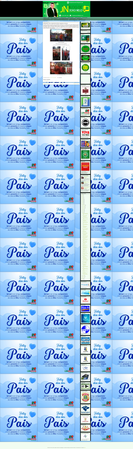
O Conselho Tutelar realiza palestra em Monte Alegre (84, 227)
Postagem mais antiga (76, 83)
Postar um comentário (46, 80)
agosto (83, 208)
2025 (82, 195)
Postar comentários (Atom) (62, 85)
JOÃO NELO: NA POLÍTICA (63, 17)
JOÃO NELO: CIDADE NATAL (78, 17)
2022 (82, 198)
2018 (82, 202)
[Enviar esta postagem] (57, 77)
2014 (82, 279)
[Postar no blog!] (59, 77)
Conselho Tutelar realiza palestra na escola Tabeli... (85, 240)
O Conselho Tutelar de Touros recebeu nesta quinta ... (85, 218)
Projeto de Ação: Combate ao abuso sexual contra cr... (84, 258)
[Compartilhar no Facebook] (60, 77)
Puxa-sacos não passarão (84, 244)
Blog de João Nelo (50, 3)
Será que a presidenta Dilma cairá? (84, 245)
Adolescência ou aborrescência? (84, 231)
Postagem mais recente (46, 83)
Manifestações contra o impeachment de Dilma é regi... (85, 269)
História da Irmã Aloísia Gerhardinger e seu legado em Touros (86, 187)
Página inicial (45, 17)
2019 (82, 201)
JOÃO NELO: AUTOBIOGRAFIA (54, 18)
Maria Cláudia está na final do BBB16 (84, 262)
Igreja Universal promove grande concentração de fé (85, 214)
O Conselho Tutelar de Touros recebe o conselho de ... (84, 234)
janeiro (83, 277)
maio (83, 211)
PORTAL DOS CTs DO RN (79, 18)
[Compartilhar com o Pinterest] (61, 77)
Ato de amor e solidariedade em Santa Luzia (84, 265)
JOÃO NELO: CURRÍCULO (56, 17)
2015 (82, 278)
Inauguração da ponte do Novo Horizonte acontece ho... (85, 220)
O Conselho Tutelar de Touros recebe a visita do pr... (85, 222)
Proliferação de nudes (84, 232)
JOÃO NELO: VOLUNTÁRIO (70, 17)
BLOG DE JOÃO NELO (50, 17)
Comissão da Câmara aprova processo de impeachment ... (84, 247)
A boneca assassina (84, 263)
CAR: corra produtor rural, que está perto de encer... (85, 224)
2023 (82, 197)
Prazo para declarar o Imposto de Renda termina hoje (84, 216)
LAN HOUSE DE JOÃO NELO (73, 18)
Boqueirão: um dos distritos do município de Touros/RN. (86, 182)
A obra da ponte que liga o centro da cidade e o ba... (85, 260)
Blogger (85, 447)
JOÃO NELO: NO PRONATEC (46, 18)
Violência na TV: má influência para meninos (84, 249)
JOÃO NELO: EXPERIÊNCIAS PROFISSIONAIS (63, 18)
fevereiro (84, 276)
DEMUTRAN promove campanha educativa (85, 273)
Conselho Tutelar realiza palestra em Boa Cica (85, 236)
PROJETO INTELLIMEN (84, 17)
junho (83, 210)
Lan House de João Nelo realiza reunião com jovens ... (85, 230)
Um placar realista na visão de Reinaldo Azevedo (84, 242)
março (83, 275)
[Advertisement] (85, 79)
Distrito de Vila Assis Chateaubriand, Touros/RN (86, 177)
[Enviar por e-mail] (58, 77)
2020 (82, 200)
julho (83, 209)
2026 (82, 194)
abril (83, 212)
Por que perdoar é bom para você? (85, 272)
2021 (82, 199)
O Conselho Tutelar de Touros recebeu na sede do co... (84, 238)
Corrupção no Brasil (84, 252)
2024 (82, 196)
